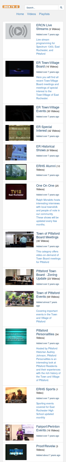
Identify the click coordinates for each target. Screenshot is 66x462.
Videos (31, 14)
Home (20, 14)
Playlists (44, 14)
